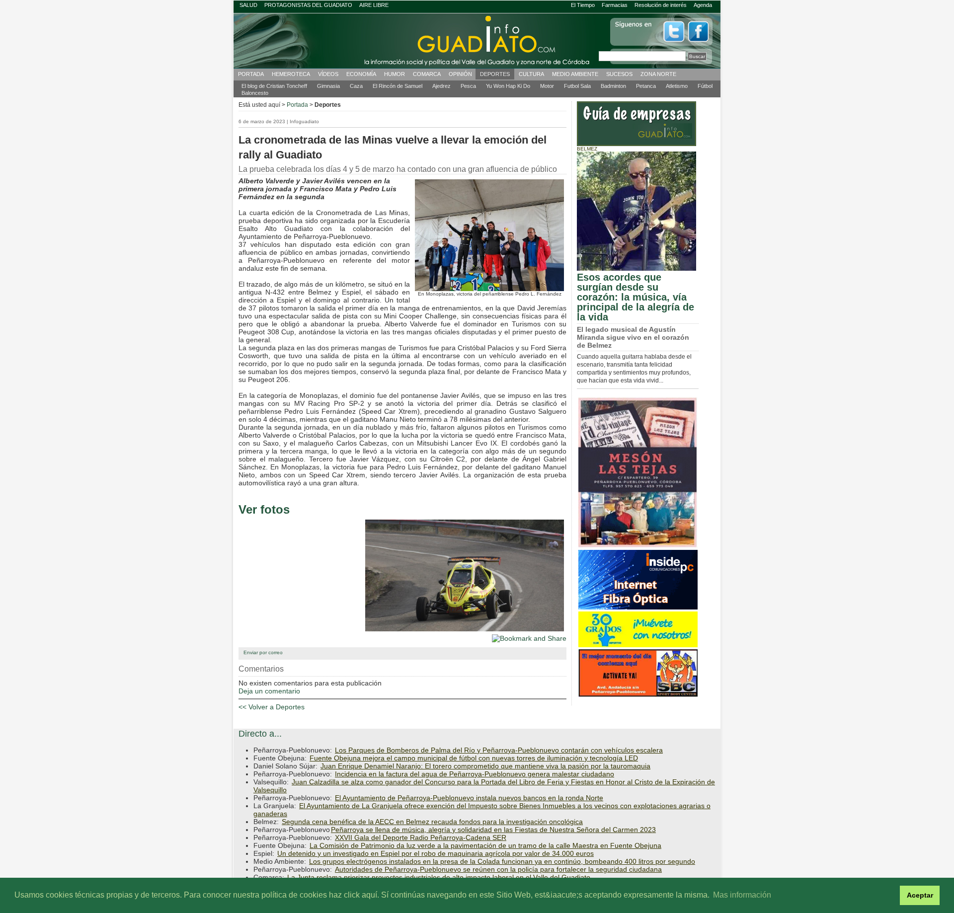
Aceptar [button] (920, 895)
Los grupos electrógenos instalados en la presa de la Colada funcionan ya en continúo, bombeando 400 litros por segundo (502, 861)
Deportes (495, 74)
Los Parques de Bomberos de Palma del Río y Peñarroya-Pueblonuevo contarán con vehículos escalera (499, 750)
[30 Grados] (638, 646)
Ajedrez (441, 86)
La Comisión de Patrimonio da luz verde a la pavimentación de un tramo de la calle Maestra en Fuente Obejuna (485, 845)
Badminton (613, 86)
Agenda (703, 5)
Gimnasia (328, 86)
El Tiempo (583, 5)
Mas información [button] (742, 895)
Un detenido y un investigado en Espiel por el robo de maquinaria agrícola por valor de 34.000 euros (435, 853)
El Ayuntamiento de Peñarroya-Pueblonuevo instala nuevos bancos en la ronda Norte (469, 798)
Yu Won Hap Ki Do (508, 86)
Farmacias (615, 5)
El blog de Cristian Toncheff (274, 86)
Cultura (531, 74)
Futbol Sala (577, 86)
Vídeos (328, 74)
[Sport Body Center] (638, 695)
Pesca (468, 86)
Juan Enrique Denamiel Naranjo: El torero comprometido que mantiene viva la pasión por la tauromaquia (485, 766)
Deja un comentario (269, 691)
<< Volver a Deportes (271, 707)
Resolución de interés (661, 5)
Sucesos (619, 74)
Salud (248, 5)
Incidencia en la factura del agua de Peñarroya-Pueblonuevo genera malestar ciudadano (474, 774)
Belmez (587, 149)
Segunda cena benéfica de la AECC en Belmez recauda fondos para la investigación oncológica (432, 822)
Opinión (460, 74)
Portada (251, 74)
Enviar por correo (263, 652)
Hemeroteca (291, 74)
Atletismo (677, 86)
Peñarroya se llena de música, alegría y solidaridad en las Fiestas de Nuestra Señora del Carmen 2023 (493, 830)
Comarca (427, 74)
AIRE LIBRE (374, 5)
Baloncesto (254, 93)
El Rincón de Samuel (397, 86)
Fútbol (705, 86)
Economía (361, 74)
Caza (356, 86)
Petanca (646, 86)
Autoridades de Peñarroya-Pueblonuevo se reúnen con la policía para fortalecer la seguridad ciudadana (498, 869)
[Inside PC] (638, 608)
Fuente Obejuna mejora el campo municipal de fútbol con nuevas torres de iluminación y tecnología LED (474, 758)
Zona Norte (658, 74)
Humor (394, 74)
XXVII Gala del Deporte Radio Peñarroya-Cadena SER (420, 837)
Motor (547, 86)
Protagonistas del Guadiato (308, 5)
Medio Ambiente (575, 74)
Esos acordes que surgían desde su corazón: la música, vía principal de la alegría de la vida (635, 297)
